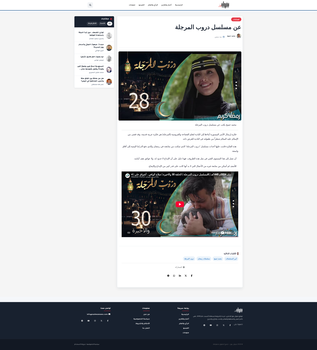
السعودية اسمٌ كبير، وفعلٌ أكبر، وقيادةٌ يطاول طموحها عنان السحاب (90, 69)
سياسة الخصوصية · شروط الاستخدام (86, 344)
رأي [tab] (109, 23)
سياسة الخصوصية (141, 319)
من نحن (146, 314)
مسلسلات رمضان (204, 259)
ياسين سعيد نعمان (96, 39)
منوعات (132, 5)
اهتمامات (236, 19)
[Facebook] (191, 275)
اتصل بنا (146, 328)
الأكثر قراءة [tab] (92, 23)
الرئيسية (179, 5)
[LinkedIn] (180, 275)
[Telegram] (168, 275)
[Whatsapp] (174, 275)
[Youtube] (210, 325)
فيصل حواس (99, 60)
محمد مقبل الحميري (96, 72)
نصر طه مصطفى (97, 84)
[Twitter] (185, 275)
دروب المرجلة (189, 259)
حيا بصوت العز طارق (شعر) (92, 57)
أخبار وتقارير (166, 5)
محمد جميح (231, 36)
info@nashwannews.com (97, 314)
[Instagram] (217, 325)
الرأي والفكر (153, 5)
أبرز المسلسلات (231, 259)
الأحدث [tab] (102, 23)
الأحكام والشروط (143, 324)
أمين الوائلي (99, 51)
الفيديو (142, 5)
